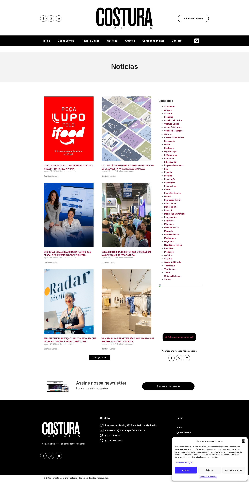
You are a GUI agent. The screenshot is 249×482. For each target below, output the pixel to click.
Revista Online (90, 41)
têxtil (167, 272)
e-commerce (170, 155)
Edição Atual (170, 162)
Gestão (167, 196)
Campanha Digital (153, 41)
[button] (243, 441)
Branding (168, 117)
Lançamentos (170, 217)
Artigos (168, 110)
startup (168, 259)
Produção (169, 252)
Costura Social (171, 124)
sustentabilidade (172, 262)
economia (169, 158)
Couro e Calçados (173, 127)
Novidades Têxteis (173, 245)
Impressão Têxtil (172, 200)
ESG (166, 169)
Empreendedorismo (173, 165)
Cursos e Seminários (174, 138)
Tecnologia (169, 266)
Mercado (168, 231)
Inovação (168, 210)
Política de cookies (208, 477)
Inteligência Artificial (174, 214)
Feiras (167, 189)
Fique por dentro (172, 193)
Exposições (169, 183)
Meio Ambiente (171, 228)
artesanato (169, 106)
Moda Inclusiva (171, 234)
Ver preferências (233, 470)
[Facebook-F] (43, 18)
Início (46, 41)
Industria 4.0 (170, 207)
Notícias (112, 41)
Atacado (168, 113)
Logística (168, 221)
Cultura (167, 134)
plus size (168, 248)
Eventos (168, 176)
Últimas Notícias (172, 276)
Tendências (170, 269)
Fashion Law (170, 186)
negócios (169, 241)
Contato (176, 41)
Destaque (169, 148)
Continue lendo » (51, 176)
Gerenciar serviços (184, 463)
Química (168, 255)
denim (167, 144)
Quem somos (66, 41)
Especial (168, 172)
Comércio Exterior (173, 120)
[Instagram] (51, 18)
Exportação (169, 179)
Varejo (167, 279)
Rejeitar (210, 470)
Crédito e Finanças (173, 131)
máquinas (169, 224)
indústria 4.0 (170, 203)
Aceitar (185, 470)
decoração (169, 141)
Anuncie (130, 41)
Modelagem (170, 238)
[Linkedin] (59, 18)
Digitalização (170, 151)
